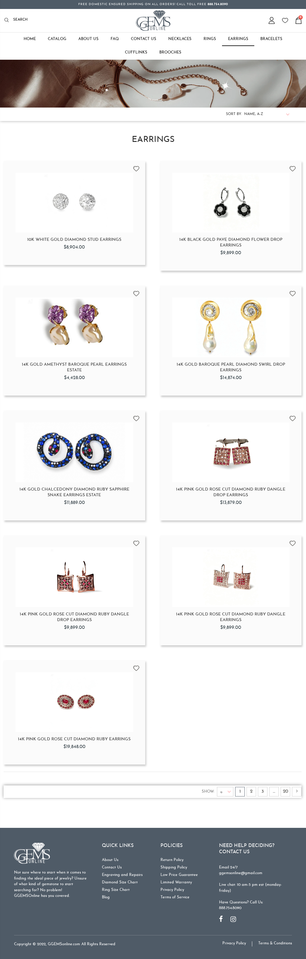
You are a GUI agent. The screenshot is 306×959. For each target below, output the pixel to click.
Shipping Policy (173, 867)
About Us (110, 860)
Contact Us (112, 867)
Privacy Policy (172, 890)
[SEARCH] (8, 20)
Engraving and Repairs (122, 875)
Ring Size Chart (116, 890)
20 (285, 791)
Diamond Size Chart (120, 882)
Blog (106, 897)
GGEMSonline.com (64, 944)
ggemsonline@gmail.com (240, 873)
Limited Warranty (176, 882)
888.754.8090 (230, 908)
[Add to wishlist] (136, 167)
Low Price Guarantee (179, 875)
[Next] (297, 791)
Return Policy (171, 860)
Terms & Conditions (275, 943)
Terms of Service (174, 897)
